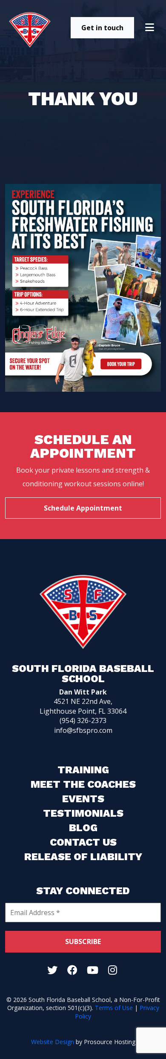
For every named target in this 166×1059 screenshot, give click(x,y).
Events (83, 799)
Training (83, 770)
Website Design (52, 1042)
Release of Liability (83, 857)
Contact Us (83, 842)
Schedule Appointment (83, 508)
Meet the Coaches (83, 784)
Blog (83, 828)
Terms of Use (114, 1008)
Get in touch (102, 27)
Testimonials (83, 813)
